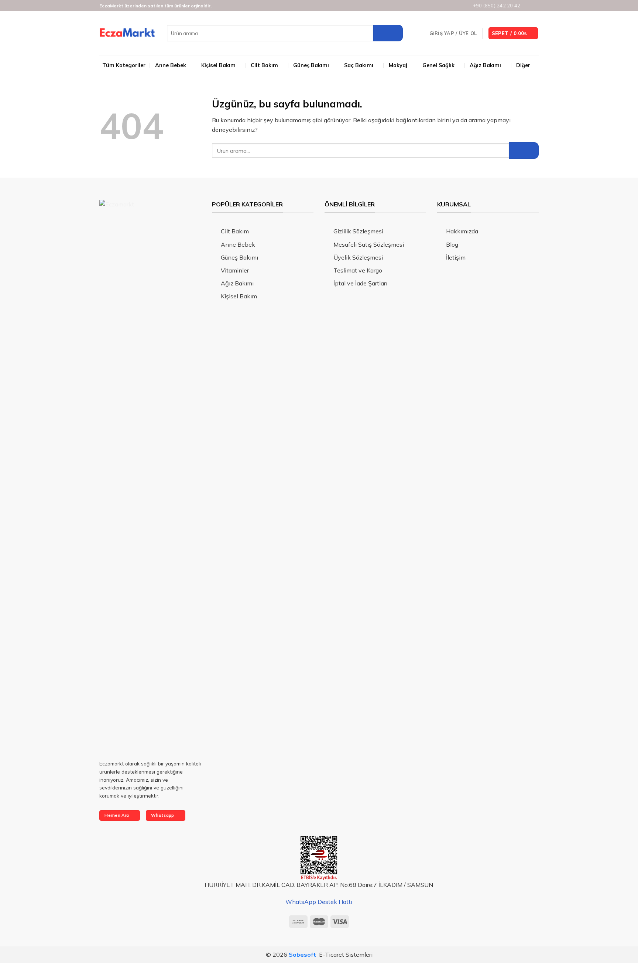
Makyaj (398, 65)
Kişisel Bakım (218, 65)
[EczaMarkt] (127, 33)
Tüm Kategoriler (123, 65)
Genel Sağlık (438, 65)
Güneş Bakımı (311, 65)
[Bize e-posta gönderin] (535, 5)
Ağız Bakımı (485, 65)
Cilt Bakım (264, 65)
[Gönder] (388, 33)
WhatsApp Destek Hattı (318, 901)
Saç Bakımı (358, 65)
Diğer (523, 65)
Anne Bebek (170, 65)
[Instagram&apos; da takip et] (528, 5)
